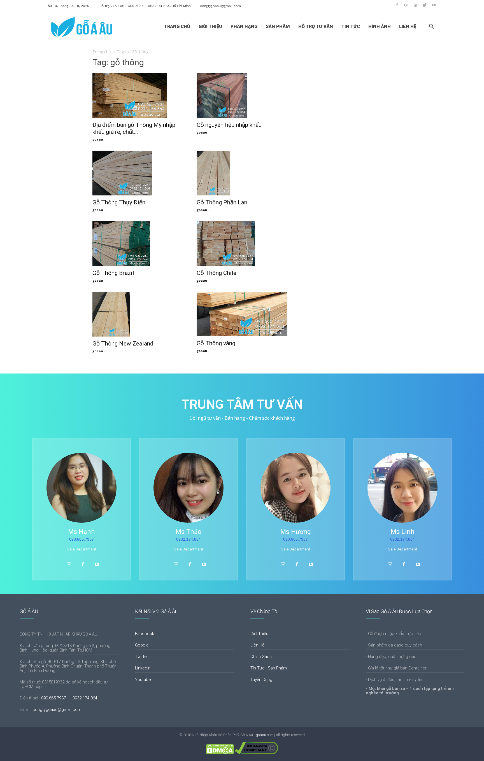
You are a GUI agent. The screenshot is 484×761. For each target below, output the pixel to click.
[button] (431, 27)
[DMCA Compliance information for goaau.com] (256, 753)
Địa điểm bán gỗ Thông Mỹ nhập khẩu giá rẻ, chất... (133, 128)
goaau (97, 139)
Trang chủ (101, 51)
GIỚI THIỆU (210, 26)
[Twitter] (424, 5)
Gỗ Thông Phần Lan (222, 202)
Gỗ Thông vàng (216, 343)
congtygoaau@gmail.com (220, 6)
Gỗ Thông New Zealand (122, 343)
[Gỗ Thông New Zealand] (137, 314)
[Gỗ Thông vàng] (242, 314)
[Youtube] (434, 5)
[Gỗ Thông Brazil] (137, 243)
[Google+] (406, 5)
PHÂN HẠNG (244, 26)
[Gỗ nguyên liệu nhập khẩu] (242, 95)
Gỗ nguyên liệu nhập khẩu (229, 125)
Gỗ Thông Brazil (113, 273)
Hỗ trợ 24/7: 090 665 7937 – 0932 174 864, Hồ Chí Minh (145, 6)
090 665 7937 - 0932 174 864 (69, 698)
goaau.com (264, 735)
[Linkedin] (415, 5)
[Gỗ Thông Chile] (242, 243)
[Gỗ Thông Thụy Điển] (137, 173)
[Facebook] (397, 5)
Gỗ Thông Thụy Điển (118, 202)
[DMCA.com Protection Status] (220, 753)
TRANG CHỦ (177, 26)
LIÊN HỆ (407, 26)
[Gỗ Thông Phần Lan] (242, 173)
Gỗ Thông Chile (216, 273)
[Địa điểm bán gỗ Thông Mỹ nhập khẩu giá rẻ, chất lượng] (137, 95)
